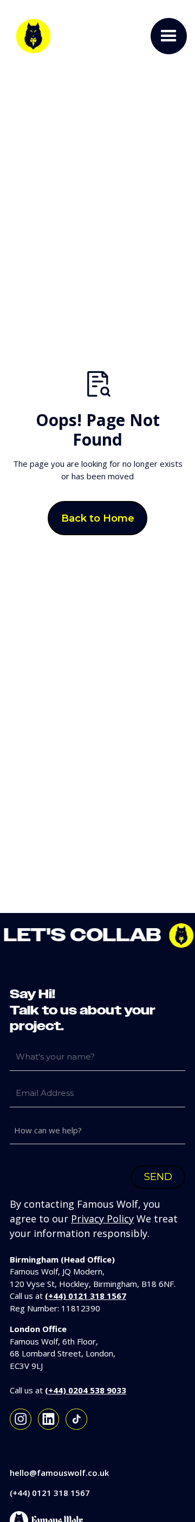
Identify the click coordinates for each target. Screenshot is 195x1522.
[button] (169, 36)
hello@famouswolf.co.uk (59, 1472)
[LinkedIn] (49, 1419)
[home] (30, 36)
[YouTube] (76, 1419)
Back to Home (97, 518)
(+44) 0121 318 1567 (50, 1492)
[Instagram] (20, 1419)
